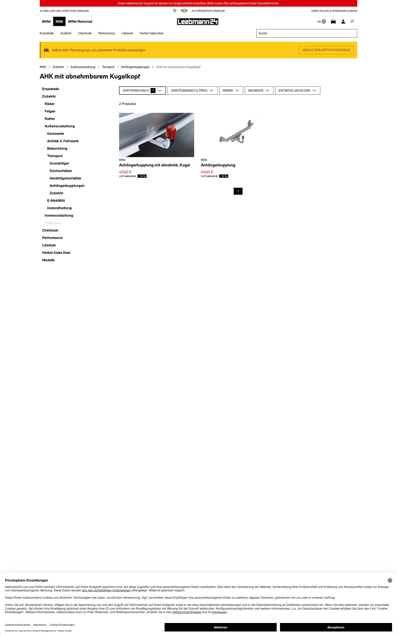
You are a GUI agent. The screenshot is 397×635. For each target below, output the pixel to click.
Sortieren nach (138, 90)
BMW (46, 21)
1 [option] (238, 191)
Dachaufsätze (61, 170)
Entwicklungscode (294, 90)
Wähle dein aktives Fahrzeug (326, 50)
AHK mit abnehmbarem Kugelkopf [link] (178, 67)
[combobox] (307, 33)
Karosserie (55, 133)
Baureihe (255, 90)
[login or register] (343, 21)
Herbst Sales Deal (151, 33)
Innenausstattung (59, 215)
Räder (49, 103)
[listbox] (238, 191)
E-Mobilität (56, 200)
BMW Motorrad (80, 21)
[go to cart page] (353, 21)
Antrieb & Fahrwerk (63, 141)
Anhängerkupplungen (135, 67)
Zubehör (66, 33)
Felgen (50, 111)
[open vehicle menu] (333, 21)
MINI (59, 21)
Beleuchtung (57, 148)
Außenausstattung (83, 67)
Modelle (48, 260)
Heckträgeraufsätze (65, 178)
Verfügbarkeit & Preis (189, 90)
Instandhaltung (59, 208)
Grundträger (59, 163)
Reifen (50, 118)
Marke (228, 90)
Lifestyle (127, 33)
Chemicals (85, 33)
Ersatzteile (47, 33)
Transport (108, 67)
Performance (106, 33)
